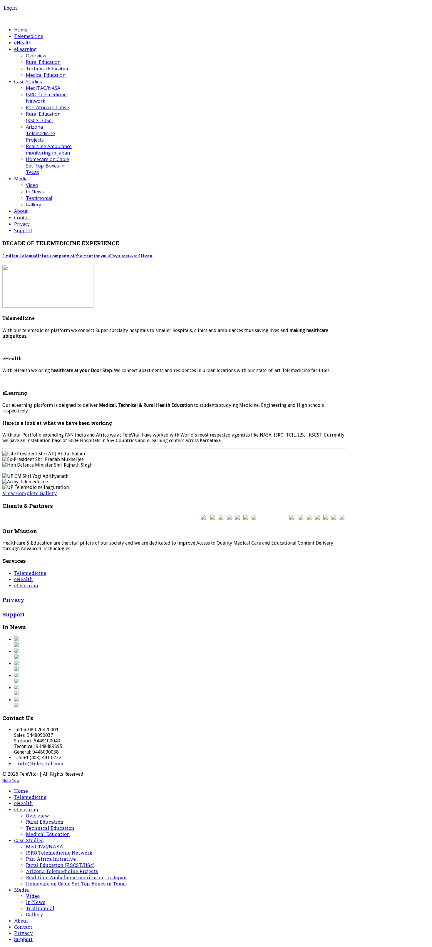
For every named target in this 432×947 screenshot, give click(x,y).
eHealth (23, 579)
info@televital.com (40, 763)
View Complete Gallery (29, 493)
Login (10, 8)
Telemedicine (30, 573)
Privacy (13, 599)
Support (13, 614)
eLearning (26, 585)
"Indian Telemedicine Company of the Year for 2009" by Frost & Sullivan (77, 255)
